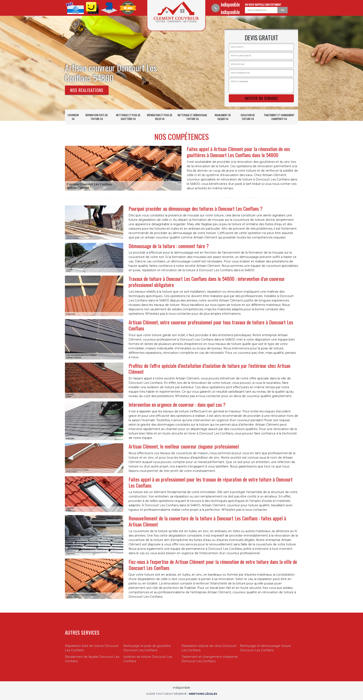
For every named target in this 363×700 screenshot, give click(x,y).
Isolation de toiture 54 (248, 117)
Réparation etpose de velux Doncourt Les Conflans (209, 648)
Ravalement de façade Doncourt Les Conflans (92, 659)
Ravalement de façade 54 (223, 117)
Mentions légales (203, 693)
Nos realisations (86, 90)
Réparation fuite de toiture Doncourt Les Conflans (92, 648)
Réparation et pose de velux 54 (159, 117)
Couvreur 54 (73, 117)
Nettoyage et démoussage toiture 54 (192, 117)
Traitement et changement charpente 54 (279, 117)
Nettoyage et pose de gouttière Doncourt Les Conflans (147, 648)
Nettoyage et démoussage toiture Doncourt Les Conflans (265, 648)
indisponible (230, 4)
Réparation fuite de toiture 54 (96, 117)
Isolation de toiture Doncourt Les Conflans (147, 659)
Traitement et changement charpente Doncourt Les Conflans (210, 659)
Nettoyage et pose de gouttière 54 (128, 117)
